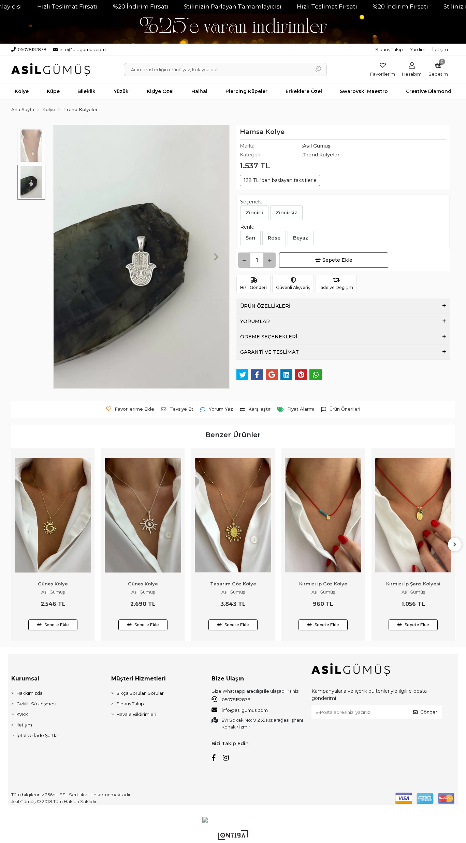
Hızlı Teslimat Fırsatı (67, 6)
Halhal (199, 91)
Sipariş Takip (389, 49)
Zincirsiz (286, 213)
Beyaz (300, 238)
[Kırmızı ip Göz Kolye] (323, 515)
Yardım (417, 49)
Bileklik (86, 91)
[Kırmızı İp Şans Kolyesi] (413, 515)
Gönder (428, 712)
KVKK (22, 714)
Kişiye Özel (160, 91)
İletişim (440, 49)
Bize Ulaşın (228, 678)
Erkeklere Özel (304, 91)
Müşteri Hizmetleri (138, 678)
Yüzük (121, 91)
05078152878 (235, 699)
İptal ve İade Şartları (38, 735)
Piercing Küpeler (246, 91)
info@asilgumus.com (245, 710)
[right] (455, 544)
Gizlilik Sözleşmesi (36, 703)
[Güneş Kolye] (53, 515)
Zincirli (254, 213)
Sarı (250, 238)
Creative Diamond (428, 91)
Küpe (53, 91)
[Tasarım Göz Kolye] (233, 515)
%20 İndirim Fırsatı (141, 6)
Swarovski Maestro (364, 91)
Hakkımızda (29, 693)
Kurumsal (25, 678)
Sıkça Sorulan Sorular (140, 693)
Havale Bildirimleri (136, 714)
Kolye (22, 91)
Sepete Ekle (337, 260)
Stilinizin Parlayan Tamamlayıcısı (232, 6)
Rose (274, 238)
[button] (438, 69)
